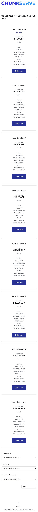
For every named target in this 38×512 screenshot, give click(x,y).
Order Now (19, 71)
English (18, 506)
